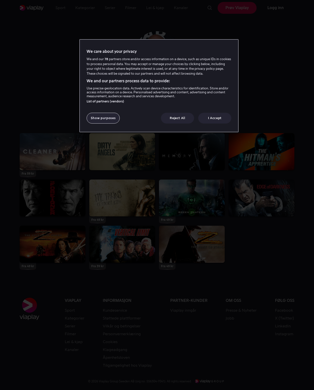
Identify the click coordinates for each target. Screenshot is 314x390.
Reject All (177, 118)
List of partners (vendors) (105, 101)
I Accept (215, 118)
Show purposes (103, 118)
